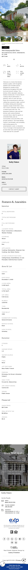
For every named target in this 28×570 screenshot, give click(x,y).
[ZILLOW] (16, 542)
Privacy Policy (20, 560)
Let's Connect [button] (14, 481)
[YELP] (16, 539)
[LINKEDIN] (12, 539)
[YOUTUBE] (19, 539)
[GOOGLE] (12, 542)
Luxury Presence (14, 552)
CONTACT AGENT (14, 189)
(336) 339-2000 (7, 173)
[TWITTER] (23, 539)
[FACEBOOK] (4, 539)
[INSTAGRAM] (8, 539)
